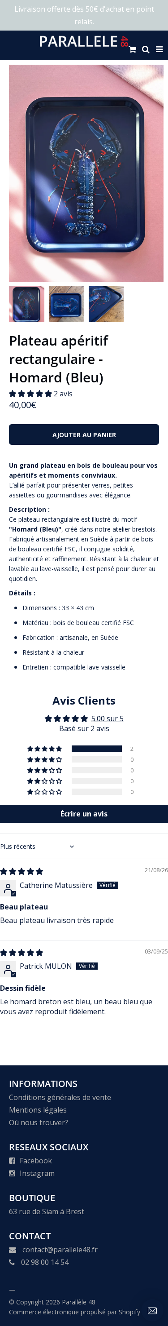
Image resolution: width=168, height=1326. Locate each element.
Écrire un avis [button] (84, 814)
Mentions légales (38, 1110)
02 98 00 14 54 (45, 1262)
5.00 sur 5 (107, 718)
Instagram (37, 1173)
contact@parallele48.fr (60, 1250)
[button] (31, 394)
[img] (21, 871)
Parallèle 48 (78, 1302)
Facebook (36, 1161)
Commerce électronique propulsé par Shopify (74, 1312)
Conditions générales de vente (60, 1097)
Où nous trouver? (38, 1122)
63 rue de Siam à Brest (46, 1211)
